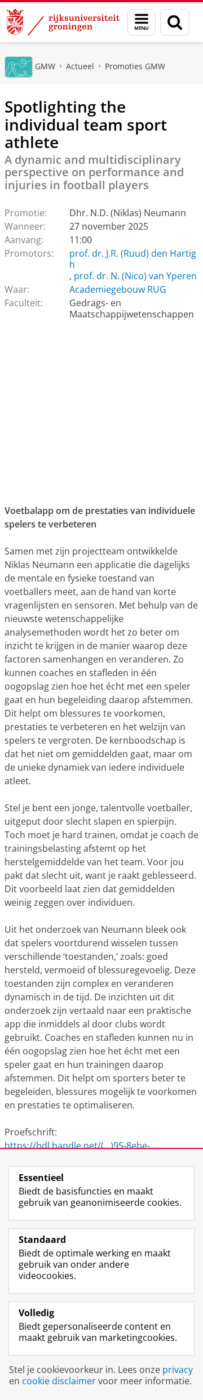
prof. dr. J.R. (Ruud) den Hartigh (132, 259)
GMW (45, 66)
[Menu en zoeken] (141, 22)
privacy (177, 1369)
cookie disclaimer (59, 1380)
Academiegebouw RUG (117, 289)
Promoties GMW (135, 66)
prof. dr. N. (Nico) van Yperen (135, 275)
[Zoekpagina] (174, 22)
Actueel (80, 66)
